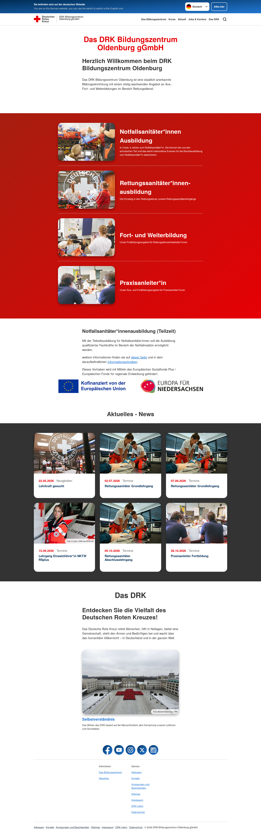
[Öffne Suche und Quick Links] (224, 19)
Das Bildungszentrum (153, 19)
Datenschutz (138, 812)
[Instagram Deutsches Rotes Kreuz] (130, 750)
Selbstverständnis (98, 719)
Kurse (172, 19)
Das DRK (214, 19)
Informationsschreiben (122, 361)
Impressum (137, 800)
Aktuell (182, 19)
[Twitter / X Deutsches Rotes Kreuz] (142, 750)
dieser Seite (139, 357)
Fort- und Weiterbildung (153, 235)
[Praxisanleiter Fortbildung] (196, 523)
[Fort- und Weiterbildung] (86, 237)
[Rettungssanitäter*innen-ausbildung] (86, 190)
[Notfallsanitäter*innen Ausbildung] (86, 142)
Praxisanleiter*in (143, 282)
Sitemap (135, 794)
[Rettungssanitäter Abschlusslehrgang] (130, 523)
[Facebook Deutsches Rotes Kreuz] (107, 750)
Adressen (136, 772)
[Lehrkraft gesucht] (64, 453)
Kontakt (135, 778)
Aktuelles (104, 778)
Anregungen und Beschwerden (140, 786)
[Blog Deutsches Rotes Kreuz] (153, 750)
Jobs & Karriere (197, 19)
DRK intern (137, 806)
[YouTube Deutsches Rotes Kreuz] (119, 750)
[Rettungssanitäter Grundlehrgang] (130, 453)
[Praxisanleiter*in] (86, 285)
